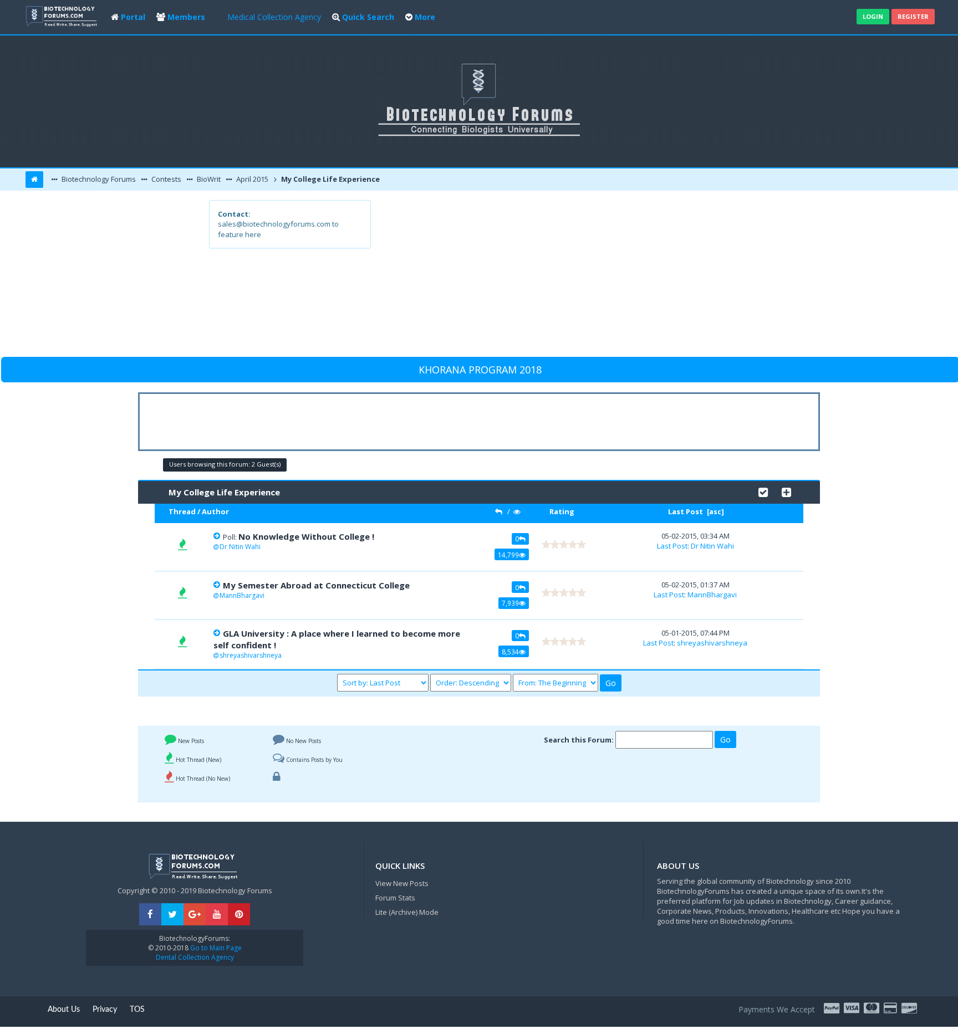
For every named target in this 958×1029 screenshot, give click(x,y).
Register (913, 16)
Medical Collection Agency (274, 17)
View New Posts (402, 883)
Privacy (105, 1009)
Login (873, 16)
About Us (64, 1009)
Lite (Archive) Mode (407, 912)
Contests (165, 179)
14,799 (508, 554)
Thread (182, 511)
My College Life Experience (329, 179)
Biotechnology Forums (98, 179)
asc (715, 511)
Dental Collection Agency (195, 957)
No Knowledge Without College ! (306, 536)
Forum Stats (395, 898)
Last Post (685, 511)
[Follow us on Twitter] (172, 914)
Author (215, 511)
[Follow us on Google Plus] (195, 914)
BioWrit (208, 179)
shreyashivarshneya (251, 655)
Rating (561, 511)
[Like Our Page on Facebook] (150, 914)
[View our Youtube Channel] (217, 914)
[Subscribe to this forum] (786, 491)
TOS (137, 1009)
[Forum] (63, 15)
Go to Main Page (215, 948)
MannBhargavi (242, 595)
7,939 (510, 602)
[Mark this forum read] (763, 491)
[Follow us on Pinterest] (239, 914)
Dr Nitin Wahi (240, 546)
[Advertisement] (560, 277)
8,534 (510, 651)
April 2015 (251, 179)
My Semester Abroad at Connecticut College (316, 585)
